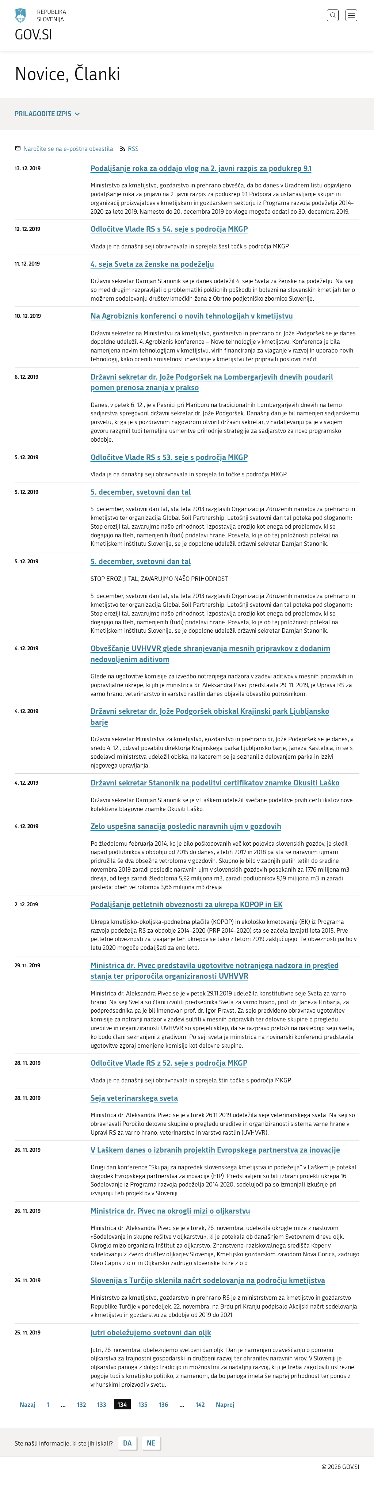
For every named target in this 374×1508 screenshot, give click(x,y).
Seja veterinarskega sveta (134, 1098)
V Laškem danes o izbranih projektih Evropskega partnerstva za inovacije (215, 1150)
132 (81, 1404)
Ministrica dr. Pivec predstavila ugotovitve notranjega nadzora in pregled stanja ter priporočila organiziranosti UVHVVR (215, 970)
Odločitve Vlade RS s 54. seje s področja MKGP (169, 229)
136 (163, 1404)
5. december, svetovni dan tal (141, 492)
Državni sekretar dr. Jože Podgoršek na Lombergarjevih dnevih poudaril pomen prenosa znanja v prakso (212, 382)
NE (151, 1443)
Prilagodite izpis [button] (43, 113)
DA (127, 1443)
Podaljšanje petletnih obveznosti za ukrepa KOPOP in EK (187, 904)
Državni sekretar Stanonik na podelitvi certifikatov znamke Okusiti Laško (215, 782)
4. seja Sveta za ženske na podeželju (152, 264)
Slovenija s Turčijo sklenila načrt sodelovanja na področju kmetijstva (208, 1280)
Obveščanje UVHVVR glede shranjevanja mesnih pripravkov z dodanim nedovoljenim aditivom (210, 653)
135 (143, 1404)
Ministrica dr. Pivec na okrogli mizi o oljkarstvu (170, 1211)
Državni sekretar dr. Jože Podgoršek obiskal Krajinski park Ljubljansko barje (210, 716)
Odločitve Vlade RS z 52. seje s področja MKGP (169, 1063)
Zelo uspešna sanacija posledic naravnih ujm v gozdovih (186, 826)
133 (101, 1404)
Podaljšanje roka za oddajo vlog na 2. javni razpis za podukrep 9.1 (201, 168)
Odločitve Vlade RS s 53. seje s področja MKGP (169, 457)
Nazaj (27, 1404)
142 (200, 1404)
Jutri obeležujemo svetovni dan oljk (151, 1332)
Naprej (225, 1404)
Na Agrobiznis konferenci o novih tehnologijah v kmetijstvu (192, 316)
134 (122, 1404)
